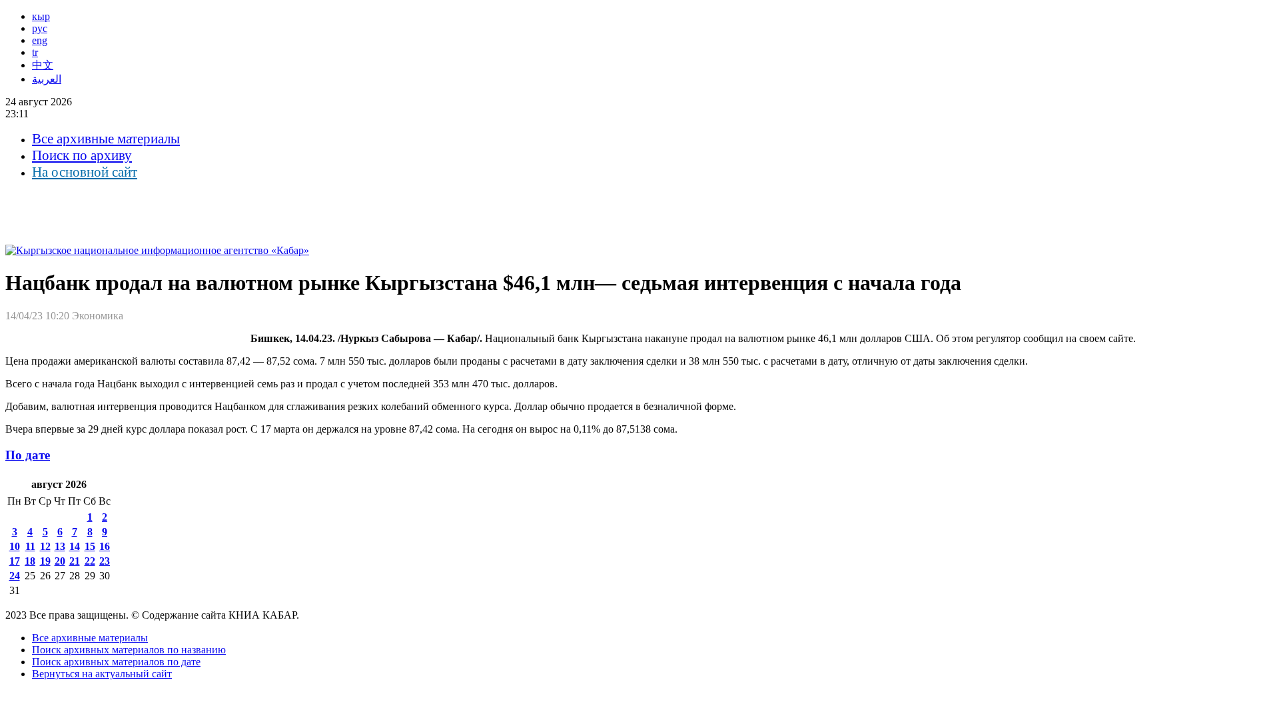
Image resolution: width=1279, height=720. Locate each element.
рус (39, 28)
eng (39, 40)
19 (45, 561)
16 (104, 546)
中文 (42, 65)
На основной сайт (84, 172)
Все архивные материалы (106, 139)
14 (74, 546)
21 (74, 561)
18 (30, 561)
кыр (41, 16)
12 (45, 546)
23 (104, 561)
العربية (46, 79)
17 (14, 561)
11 (30, 546)
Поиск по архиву (82, 155)
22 (90, 561)
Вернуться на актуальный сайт (102, 673)
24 (14, 575)
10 (14, 546)
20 (60, 561)
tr (35, 52)
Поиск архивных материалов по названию (129, 649)
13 (60, 546)
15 (90, 546)
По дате (27, 455)
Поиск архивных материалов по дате (116, 661)
